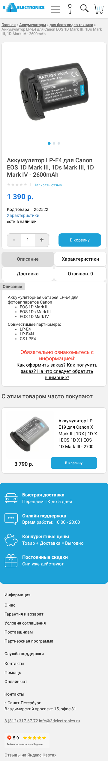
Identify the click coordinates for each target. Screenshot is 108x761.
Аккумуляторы (32, 24)
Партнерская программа (28, 641)
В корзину (80, 240)
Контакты (14, 663)
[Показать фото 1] (49, 143)
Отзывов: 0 (80, 274)
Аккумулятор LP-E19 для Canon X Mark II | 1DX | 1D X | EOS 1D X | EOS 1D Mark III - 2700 (77, 433)
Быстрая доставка (43, 495)
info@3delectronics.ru (59, 720)
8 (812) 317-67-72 (21, 720)
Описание (28, 259)
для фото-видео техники (71, 24)
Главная (9, 24)
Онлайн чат (15, 681)
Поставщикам (18, 632)
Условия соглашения (25, 623)
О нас (9, 605)
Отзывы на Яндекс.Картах (30, 755)
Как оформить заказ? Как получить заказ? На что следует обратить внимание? (57, 371)
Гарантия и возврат (24, 614)
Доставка (28, 274)
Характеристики (23, 215)
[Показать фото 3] (59, 143)
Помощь (12, 672)
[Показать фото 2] (54, 143)
